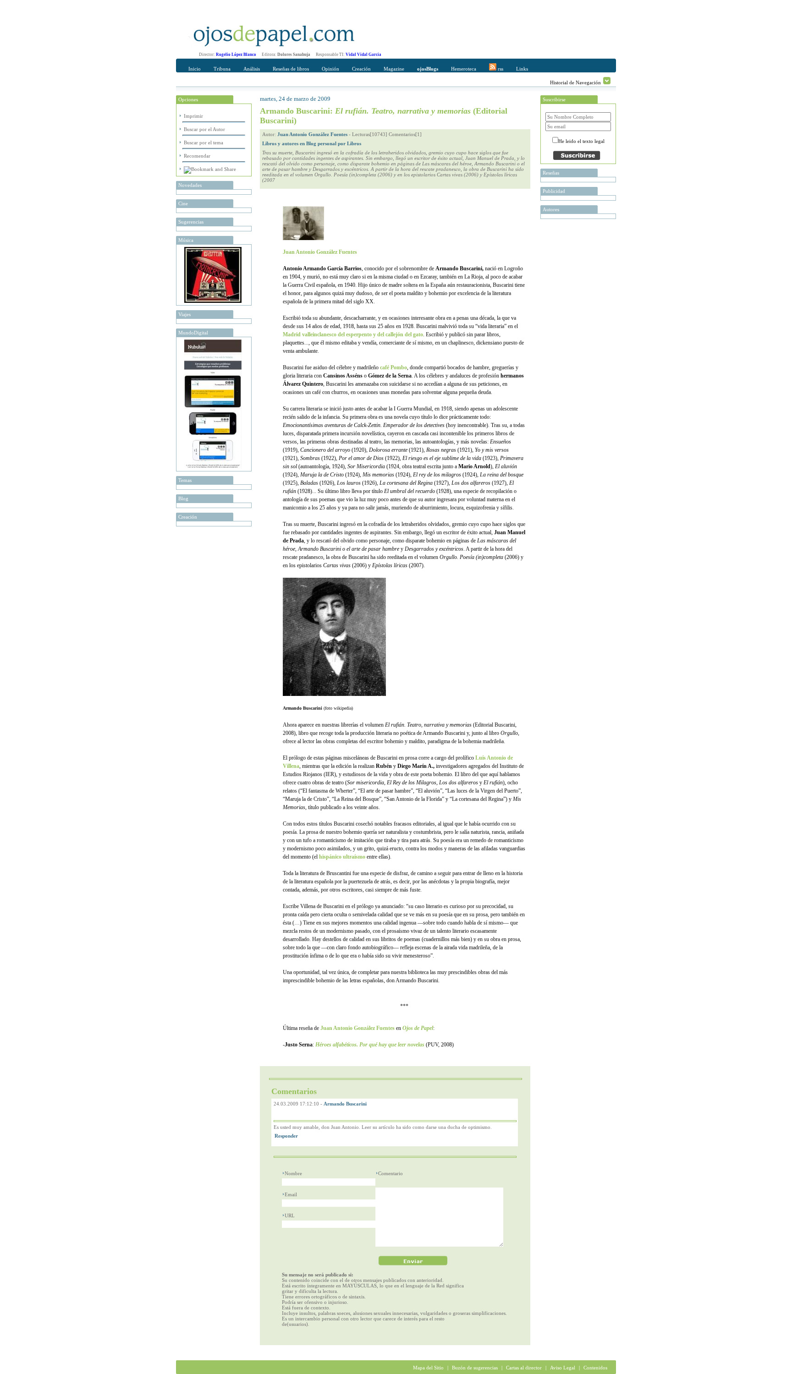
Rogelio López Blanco (236, 54)
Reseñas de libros (291, 68)
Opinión (330, 68)
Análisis (251, 68)
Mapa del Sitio (428, 1367)
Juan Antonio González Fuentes (312, 134)
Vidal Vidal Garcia (363, 54)
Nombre (293, 1173)
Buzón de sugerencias (475, 1367)
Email (291, 1194)
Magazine (394, 68)
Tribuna (222, 68)
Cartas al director (524, 1367)
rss (499, 68)
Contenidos (595, 1367)
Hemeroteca (463, 68)
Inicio (194, 68)
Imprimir (193, 116)
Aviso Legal (562, 1367)
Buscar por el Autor (204, 129)
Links (522, 68)
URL (290, 1215)
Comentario (390, 1173)
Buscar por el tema (203, 142)
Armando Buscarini (345, 1103)
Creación (361, 68)
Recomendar (197, 156)
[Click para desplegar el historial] (606, 80)
